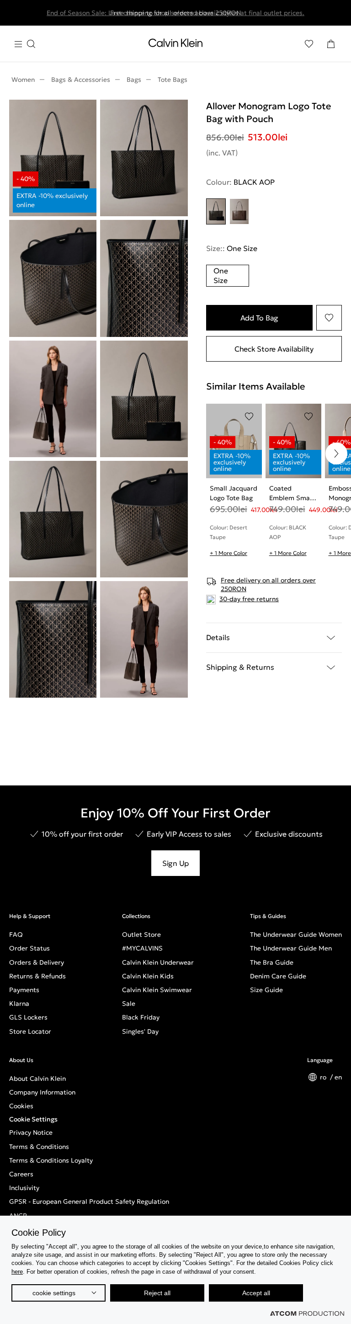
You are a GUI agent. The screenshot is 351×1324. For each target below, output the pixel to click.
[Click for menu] (24, 44)
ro (324, 1077)
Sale (128, 1003)
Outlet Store (141, 934)
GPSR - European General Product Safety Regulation (89, 1201)
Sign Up (175, 863)
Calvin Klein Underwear (158, 962)
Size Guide (266, 990)
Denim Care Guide (278, 976)
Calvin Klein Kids (148, 976)
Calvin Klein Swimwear (157, 990)
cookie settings (53, 1293)
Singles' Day (140, 1031)
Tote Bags (172, 79)
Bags (134, 79)
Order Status (29, 948)
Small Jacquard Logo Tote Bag (233, 493)
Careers (21, 1174)
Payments (24, 990)
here (17, 1271)
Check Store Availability (274, 348)
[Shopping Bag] (331, 44)
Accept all (256, 1293)
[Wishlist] (309, 44)
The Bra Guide (271, 962)
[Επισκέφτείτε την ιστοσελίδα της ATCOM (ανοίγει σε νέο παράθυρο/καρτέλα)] (307, 1313)
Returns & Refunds (37, 976)
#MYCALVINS (142, 948)
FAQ (16, 934)
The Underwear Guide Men (291, 948)
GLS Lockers (28, 1017)
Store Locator (30, 1031)
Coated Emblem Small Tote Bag (291, 493)
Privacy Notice (31, 1132)
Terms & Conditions (39, 1146)
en (338, 1077)
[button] (336, 453)
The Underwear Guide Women (296, 934)
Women (23, 79)
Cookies (21, 1106)
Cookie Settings (33, 1119)
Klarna (19, 1003)
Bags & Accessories (80, 79)
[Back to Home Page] (175, 44)
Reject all (157, 1293)
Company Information (42, 1092)
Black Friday (141, 1017)
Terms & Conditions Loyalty (51, 1160)
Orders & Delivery (36, 962)
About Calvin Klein (37, 1078)
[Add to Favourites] (329, 318)
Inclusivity (24, 1188)
